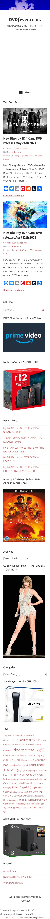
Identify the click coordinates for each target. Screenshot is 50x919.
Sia (5, 800)
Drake (32, 755)
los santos (12, 783)
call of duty (30, 740)
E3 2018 (11, 760)
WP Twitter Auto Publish (14, 918)
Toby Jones (22, 808)
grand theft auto (18, 765)
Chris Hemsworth (18, 745)
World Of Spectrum (13, 883)
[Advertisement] (25, 58)
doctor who (28, 749)
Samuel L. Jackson (15, 795)
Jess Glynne (13, 779)
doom (23, 756)
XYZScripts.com (38, 918)
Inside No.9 (18, 775)
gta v (38, 770)
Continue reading (12, 195)
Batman (21, 735)
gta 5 (23, 771)
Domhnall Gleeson (11, 756)
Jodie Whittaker (27, 779)
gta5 (31, 771)
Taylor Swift (9, 808)
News (6, 159)
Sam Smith (34, 791)
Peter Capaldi (24, 787)
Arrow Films (9, 871)
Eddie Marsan (23, 760)
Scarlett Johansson (36, 796)
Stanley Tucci (28, 800)
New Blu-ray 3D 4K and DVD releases (24, 155)
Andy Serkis (9, 735)
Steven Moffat (16, 804)
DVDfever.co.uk (25, 20)
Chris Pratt (31, 745)
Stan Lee (14, 800)
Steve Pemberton (34, 804)
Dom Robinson (13, 152)
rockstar (22, 792)
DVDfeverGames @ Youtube (17, 877)
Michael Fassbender (27, 783)
